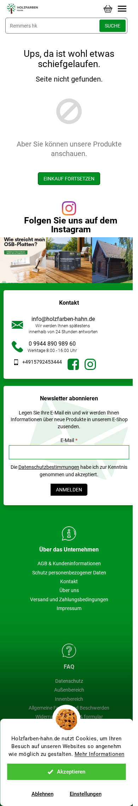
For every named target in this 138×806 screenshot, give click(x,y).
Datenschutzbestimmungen (48, 467)
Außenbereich (69, 690)
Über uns (69, 590)
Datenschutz (69, 681)
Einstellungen (86, 794)
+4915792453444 (42, 362)
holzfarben (73, 364)
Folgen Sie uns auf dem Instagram (70, 225)
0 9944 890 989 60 (52, 343)
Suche (112, 26)
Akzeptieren (71, 772)
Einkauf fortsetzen (69, 178)
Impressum (69, 608)
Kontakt (69, 581)
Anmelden (69, 489)
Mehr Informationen (100, 754)
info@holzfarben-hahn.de (63, 319)
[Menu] (122, 9)
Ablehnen (42, 794)
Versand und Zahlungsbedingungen (69, 599)
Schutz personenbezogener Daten (69, 572)
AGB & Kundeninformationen (69, 563)
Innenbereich (69, 699)
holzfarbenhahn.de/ (90, 364)
